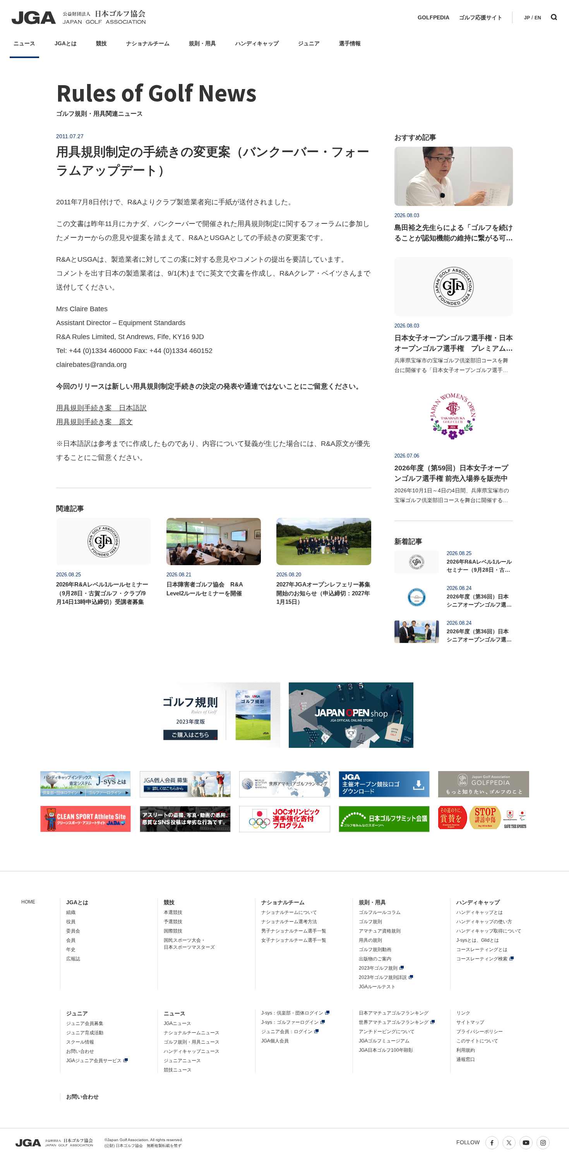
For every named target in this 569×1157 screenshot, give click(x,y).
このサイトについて (477, 1041)
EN (538, 18)
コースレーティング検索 (481, 959)
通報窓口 (465, 1059)
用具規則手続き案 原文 (94, 422)
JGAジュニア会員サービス (94, 1060)
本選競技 (173, 912)
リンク (463, 1013)
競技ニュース (178, 1070)
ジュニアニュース (182, 1060)
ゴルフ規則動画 (375, 949)
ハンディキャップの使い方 (484, 921)
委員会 (73, 931)
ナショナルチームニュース (191, 1032)
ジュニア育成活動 (84, 1032)
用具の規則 (370, 940)
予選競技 (173, 921)
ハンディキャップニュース (191, 1051)
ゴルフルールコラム (380, 912)
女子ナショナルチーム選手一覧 (293, 940)
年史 (70, 949)
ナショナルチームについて (289, 912)
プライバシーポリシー (479, 1031)
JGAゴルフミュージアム (384, 1041)
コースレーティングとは (481, 949)
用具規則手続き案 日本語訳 (101, 408)
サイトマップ (470, 1022)
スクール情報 (80, 1042)
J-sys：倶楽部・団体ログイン (292, 1013)
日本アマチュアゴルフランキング (393, 1013)
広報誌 (73, 959)
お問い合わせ (80, 1051)
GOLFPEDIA (433, 17)
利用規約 (465, 1050)
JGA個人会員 (275, 1041)
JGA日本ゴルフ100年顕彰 (386, 1050)
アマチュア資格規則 (380, 931)
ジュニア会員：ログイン (286, 1031)
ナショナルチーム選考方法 (289, 921)
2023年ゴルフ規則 (378, 968)
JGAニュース (177, 1023)
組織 (70, 912)
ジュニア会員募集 (84, 1023)
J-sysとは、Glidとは (477, 940)
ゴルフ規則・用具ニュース (191, 1042)
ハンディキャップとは (479, 912)
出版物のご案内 (375, 959)
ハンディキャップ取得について (488, 931)
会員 (70, 940)
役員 (70, 921)
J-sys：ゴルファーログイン (290, 1022)
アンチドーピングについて (387, 1031)
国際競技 (173, 931)
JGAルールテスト (377, 986)
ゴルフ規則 (370, 921)
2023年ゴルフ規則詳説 (383, 977)
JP (527, 18)
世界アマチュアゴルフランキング (393, 1022)
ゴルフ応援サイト (480, 17)
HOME (28, 902)
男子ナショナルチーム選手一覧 (293, 931)
